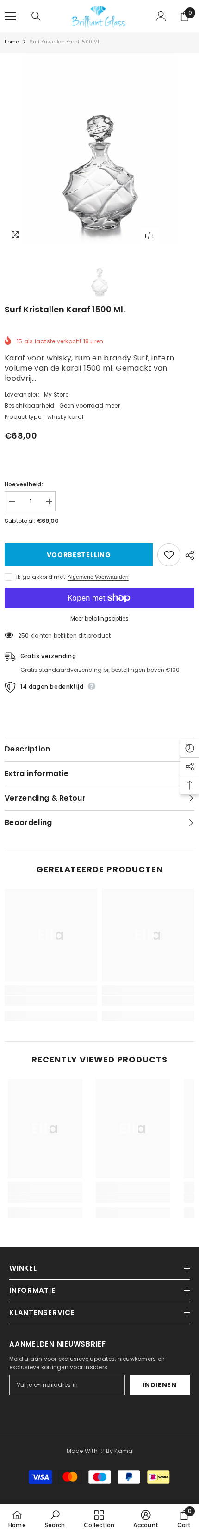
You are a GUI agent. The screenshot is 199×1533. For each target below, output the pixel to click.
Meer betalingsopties (99, 618)
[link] (51, 1001)
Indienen (160, 1385)
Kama (123, 1451)
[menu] (10, 16)
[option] (99, 149)
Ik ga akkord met (40, 577)
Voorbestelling (79, 554)
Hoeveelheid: (24, 484)
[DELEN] (187, 555)
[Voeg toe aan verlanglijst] (168, 554)
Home (12, 41)
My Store (56, 394)
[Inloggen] (161, 16)
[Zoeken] (36, 16)
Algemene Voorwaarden (98, 577)
